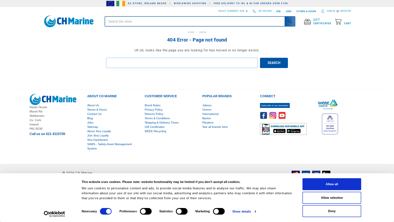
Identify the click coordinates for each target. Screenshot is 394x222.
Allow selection (332, 197)
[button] (71, 28)
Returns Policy (154, 114)
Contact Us (94, 114)
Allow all (332, 184)
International (210, 114)
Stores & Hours (97, 109)
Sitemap (92, 126)
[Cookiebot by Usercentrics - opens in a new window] (54, 214)
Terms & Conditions (157, 118)
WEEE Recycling (155, 131)
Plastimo (207, 122)
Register (345, 11)
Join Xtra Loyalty (98, 135)
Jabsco (207, 105)
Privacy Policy (154, 109)
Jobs (90, 122)
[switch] (146, 211)
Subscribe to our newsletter (275, 105)
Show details (241, 211)
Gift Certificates (155, 126)
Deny (332, 211)
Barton (206, 118)
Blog (90, 118)
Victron (206, 109)
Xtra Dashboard (97, 139)
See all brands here (215, 126)
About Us (93, 105)
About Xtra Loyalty (99, 131)
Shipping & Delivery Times (162, 122)
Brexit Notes (152, 105)
